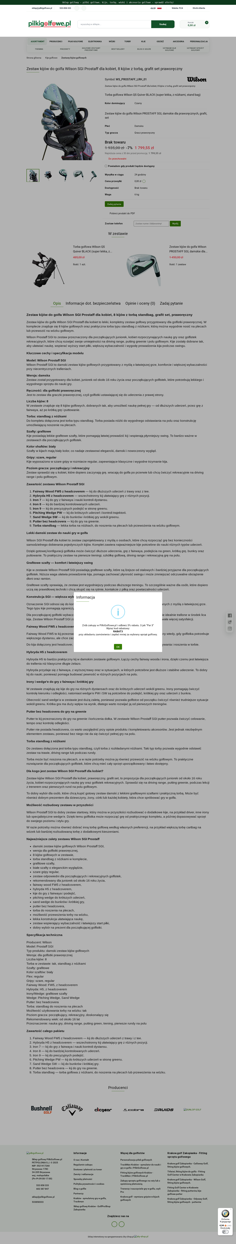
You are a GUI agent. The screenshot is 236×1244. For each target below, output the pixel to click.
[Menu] (231, 1210)
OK (118, 646)
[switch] (225, 1232)
